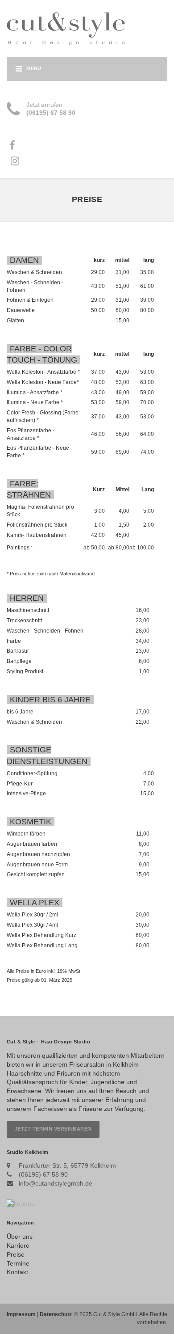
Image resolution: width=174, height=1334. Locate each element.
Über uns (20, 1236)
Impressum (21, 1314)
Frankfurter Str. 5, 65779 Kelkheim (67, 1165)
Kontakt (17, 1271)
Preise (16, 1254)
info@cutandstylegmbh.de (55, 1183)
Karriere (18, 1245)
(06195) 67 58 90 (43, 1174)
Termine (18, 1263)
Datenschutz (56, 1314)
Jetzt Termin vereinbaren (53, 1128)
